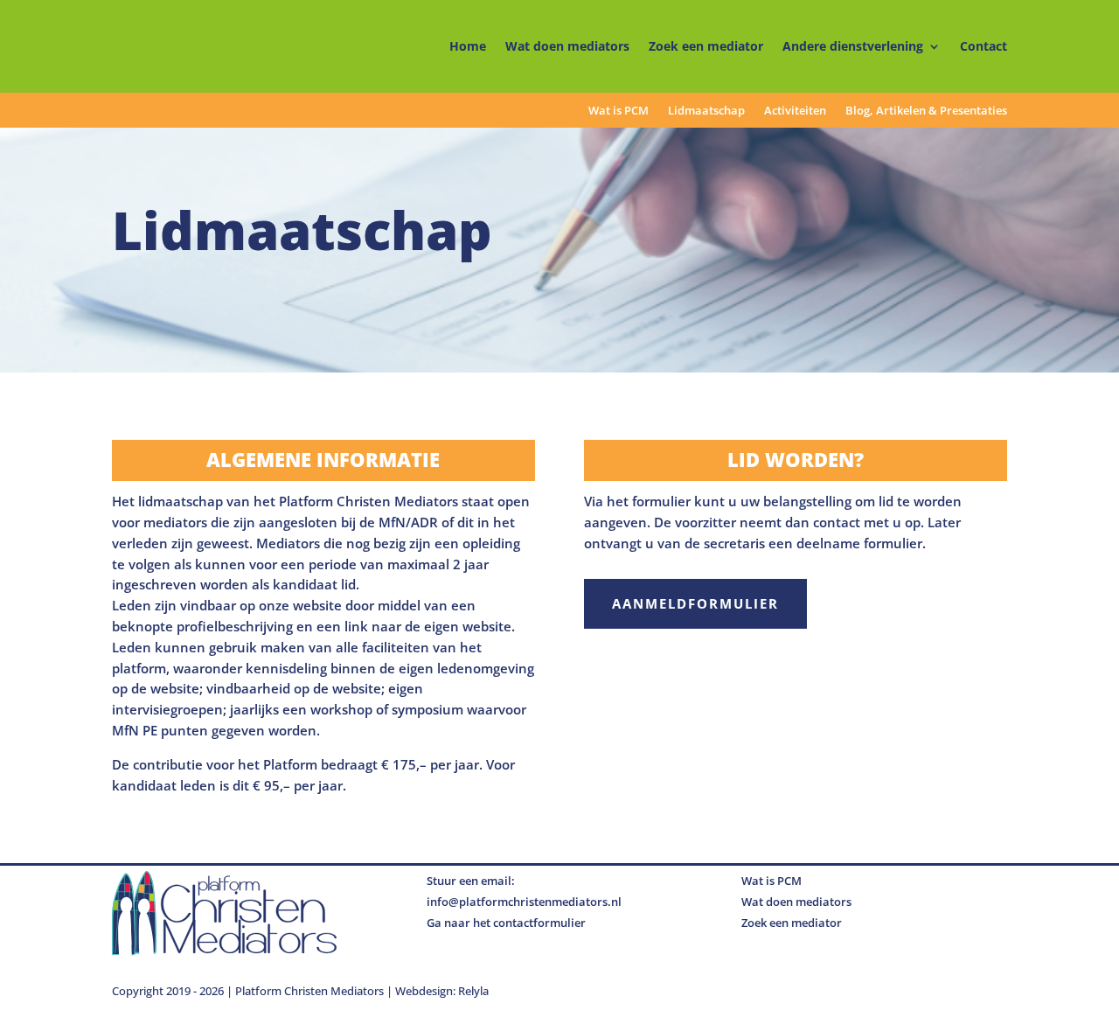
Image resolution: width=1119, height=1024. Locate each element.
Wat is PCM (618, 111)
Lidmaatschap (706, 111)
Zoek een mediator (706, 46)
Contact (983, 46)
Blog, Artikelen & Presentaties (926, 111)
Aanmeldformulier (695, 603)
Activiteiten (795, 111)
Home (467, 46)
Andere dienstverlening (852, 46)
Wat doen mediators (567, 46)
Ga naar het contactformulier (506, 922)
